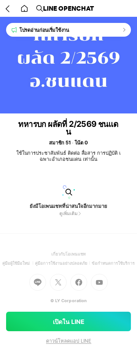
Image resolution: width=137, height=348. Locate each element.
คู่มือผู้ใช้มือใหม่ (18, 263)
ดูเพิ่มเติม (68, 213)
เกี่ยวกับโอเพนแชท (68, 254)
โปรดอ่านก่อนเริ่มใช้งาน (44, 30)
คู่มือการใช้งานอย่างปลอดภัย (63, 263)
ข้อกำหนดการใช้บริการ (113, 263)
